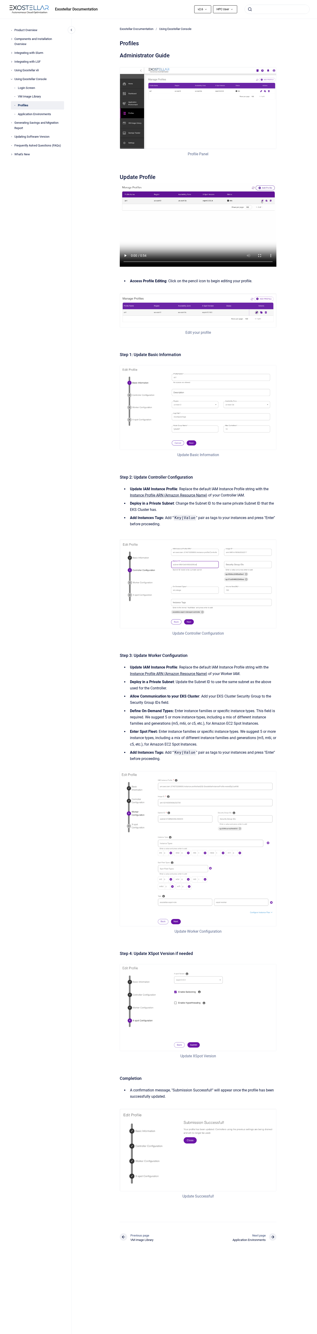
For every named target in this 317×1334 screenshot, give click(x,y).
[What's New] (11, 154)
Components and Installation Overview (33, 41)
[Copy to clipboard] (118, 54)
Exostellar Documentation (76, 9)
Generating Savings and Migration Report (36, 125)
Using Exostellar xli (26, 70)
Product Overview (25, 30)
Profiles (23, 105)
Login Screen (26, 88)
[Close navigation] (71, 30)
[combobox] (277, 9)
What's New (22, 154)
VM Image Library (29, 96)
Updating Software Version (31, 137)
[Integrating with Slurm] (11, 53)
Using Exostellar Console (30, 79)
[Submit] (250, 9)
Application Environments (34, 114)
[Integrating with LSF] (11, 62)
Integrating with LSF (27, 61)
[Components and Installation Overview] (11, 39)
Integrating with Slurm (28, 53)
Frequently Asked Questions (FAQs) (37, 145)
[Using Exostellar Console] (11, 79)
